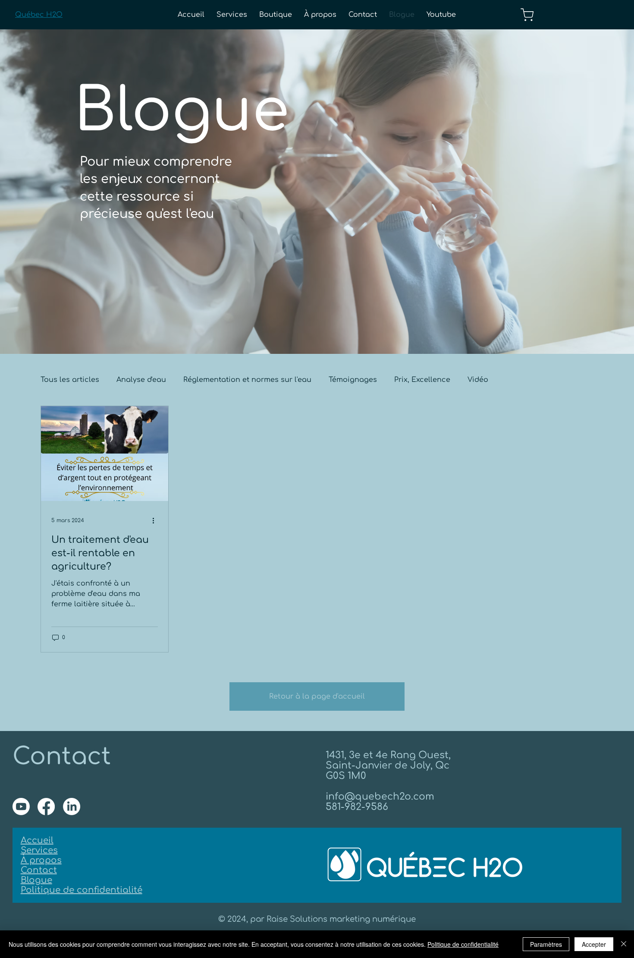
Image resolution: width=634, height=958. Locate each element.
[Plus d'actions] (156, 520)
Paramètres (546, 944)
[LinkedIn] (71, 806)
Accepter (594, 944)
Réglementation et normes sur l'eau (247, 380)
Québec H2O (39, 15)
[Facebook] (46, 806)
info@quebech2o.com (380, 796)
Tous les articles (70, 380)
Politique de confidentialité (81, 890)
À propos (41, 860)
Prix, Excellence (422, 380)
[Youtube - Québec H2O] (21, 806)
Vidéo (478, 380)
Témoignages (353, 380)
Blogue (36, 880)
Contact (39, 870)
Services (39, 850)
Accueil (37, 840)
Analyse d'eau (141, 380)
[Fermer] (623, 944)
